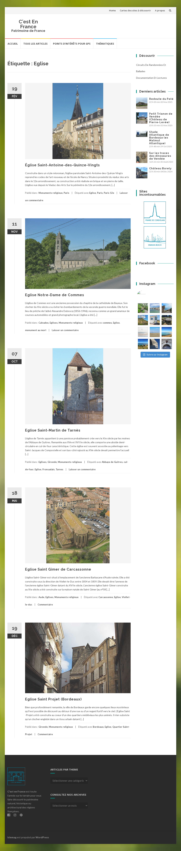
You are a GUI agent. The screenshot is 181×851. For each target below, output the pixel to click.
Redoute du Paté (161, 98)
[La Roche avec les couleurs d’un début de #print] (143, 320)
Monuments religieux (51, 192)
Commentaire (45, 604)
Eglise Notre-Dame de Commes (54, 295)
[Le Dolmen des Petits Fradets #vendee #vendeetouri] (167, 320)
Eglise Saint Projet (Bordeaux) (53, 699)
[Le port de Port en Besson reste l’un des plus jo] (143, 344)
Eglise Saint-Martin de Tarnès (52, 430)
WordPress (42, 837)
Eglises (54, 322)
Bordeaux (98, 726)
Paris (66, 192)
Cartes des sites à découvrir (135, 10)
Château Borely (160, 168)
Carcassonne (105, 597)
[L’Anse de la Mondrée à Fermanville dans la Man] (167, 332)
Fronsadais (48, 469)
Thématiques (105, 43)
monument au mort (35, 330)
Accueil (13, 43)
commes (107, 322)
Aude (41, 597)
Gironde (52, 462)
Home (112, 10)
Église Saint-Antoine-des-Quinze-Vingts (62, 165)
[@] (146, 295)
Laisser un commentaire (65, 330)
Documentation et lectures (151, 77)
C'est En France (28, 24)
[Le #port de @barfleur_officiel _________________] (155, 308)
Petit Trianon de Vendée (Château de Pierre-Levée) (161, 118)
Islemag (11, 837)
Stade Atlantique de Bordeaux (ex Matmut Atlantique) (159, 138)
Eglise (92, 192)
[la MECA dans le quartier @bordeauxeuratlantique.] (155, 344)
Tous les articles (35, 43)
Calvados (44, 322)
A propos (160, 10)
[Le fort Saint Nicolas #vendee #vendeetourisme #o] (167, 308)
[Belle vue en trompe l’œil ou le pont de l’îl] (155, 332)
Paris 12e (109, 192)
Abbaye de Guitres (112, 462)
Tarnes (59, 469)
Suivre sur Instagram (157, 354)
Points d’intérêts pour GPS (71, 43)
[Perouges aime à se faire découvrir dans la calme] (167, 344)
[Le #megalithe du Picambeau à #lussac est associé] (143, 308)
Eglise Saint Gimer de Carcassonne (58, 569)
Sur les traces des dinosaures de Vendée (160, 156)
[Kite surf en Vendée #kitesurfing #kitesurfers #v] (143, 332)
